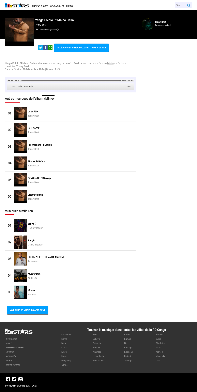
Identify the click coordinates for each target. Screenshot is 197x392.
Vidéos (9, 361)
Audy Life (32, 278)
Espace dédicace (13, 365)
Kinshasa (97, 352)
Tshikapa (128, 360)
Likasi (63, 356)
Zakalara (32, 294)
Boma (64, 339)
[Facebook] (45, 47)
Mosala (31, 290)
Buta (63, 343)
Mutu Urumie (34, 273)
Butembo (97, 343)
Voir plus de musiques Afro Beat (27, 310)
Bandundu (66, 334)
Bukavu (96, 339)
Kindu (64, 352)
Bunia (158, 339)
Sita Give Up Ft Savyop (39, 178)
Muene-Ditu (98, 360)
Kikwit (158, 347)
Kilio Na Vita (34, 128)
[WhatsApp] (50, 47)
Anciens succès (40, 6)
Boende (159, 334)
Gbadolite (160, 343)
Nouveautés (11, 339)
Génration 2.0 (57, 6)
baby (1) (32, 223)
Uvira (158, 360)
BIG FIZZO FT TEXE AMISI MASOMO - (47, 257)
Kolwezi (159, 352)
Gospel (9, 343)
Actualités (11, 356)
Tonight (31, 240)
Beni (95, 334)
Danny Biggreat (35, 244)
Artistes (10, 352)
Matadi (127, 356)
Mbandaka (160, 356)
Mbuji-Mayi (66, 360)
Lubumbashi (98, 356)
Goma (64, 347)
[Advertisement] (164, 180)
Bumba (127, 339)
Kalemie (96, 347)
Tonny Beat (40, 24)
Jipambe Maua (35, 194)
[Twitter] (40, 47)
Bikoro (127, 334)
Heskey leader (35, 228)
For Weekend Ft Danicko (40, 145)
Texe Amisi (33, 261)
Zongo (64, 365)
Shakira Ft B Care (36, 161)
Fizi (125, 343)
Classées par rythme (15, 348)
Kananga (128, 347)
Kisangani (128, 352)
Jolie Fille (33, 111)
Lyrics (69, 6)
